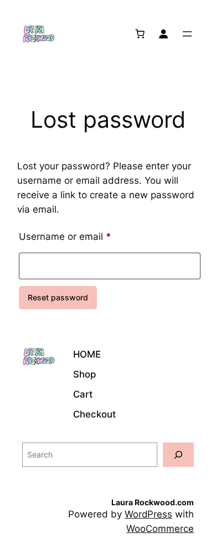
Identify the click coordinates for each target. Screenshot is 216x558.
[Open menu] (187, 34)
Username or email (85, 236)
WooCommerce (160, 528)
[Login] (163, 34)
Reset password (58, 297)
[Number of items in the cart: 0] (140, 34)
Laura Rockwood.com (152, 502)
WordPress (148, 514)
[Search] (178, 454)
